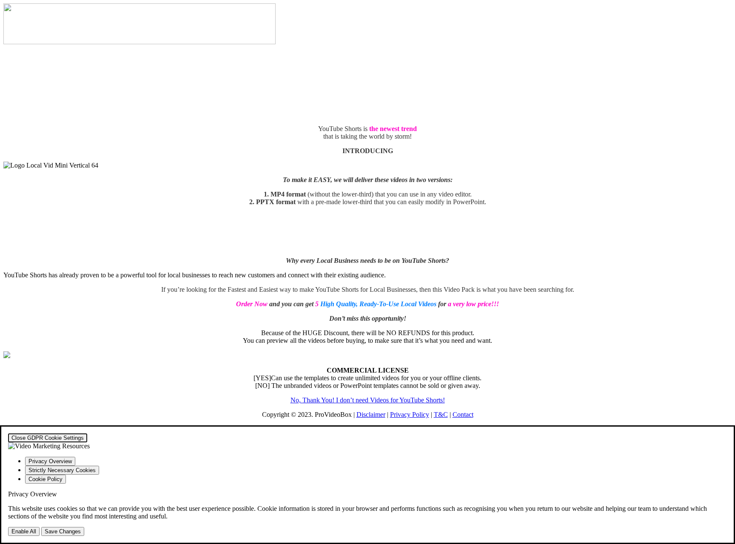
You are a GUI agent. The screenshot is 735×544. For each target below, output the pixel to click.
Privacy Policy (409, 414)
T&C (441, 414)
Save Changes (63, 531)
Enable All (23, 531)
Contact (463, 414)
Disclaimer (370, 414)
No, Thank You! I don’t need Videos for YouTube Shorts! (368, 400)
